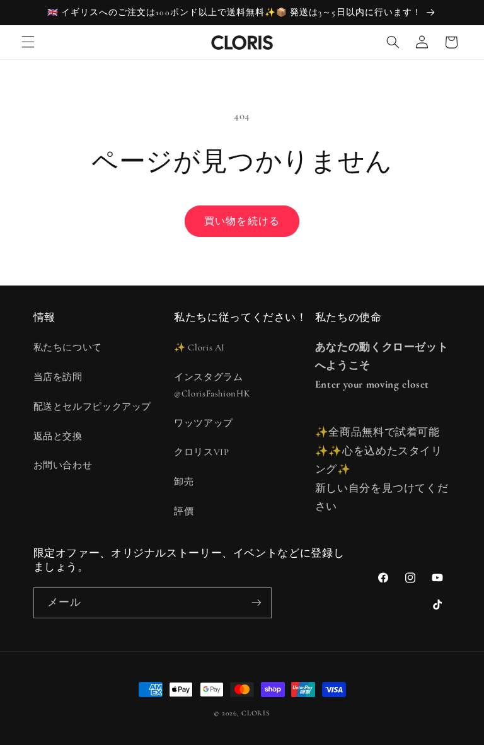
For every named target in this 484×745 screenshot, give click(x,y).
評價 (183, 511)
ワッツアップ (203, 423)
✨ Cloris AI (199, 347)
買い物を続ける (241, 221)
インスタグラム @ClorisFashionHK (212, 385)
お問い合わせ (63, 465)
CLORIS (255, 712)
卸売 (183, 481)
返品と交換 (58, 436)
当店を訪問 (58, 377)
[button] (27, 42)
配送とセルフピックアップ (92, 406)
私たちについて (67, 347)
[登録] (255, 602)
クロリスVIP (201, 452)
